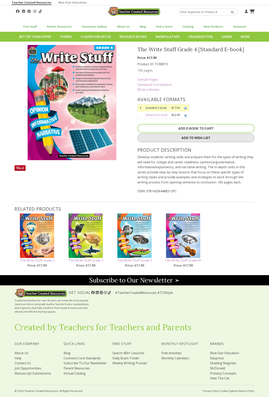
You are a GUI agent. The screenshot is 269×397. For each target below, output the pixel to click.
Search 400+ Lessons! (128, 353)
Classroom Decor (96, 37)
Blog (143, 26)
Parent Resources (59, 26)
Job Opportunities (28, 368)
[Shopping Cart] (251, 10)
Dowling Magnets (223, 363)
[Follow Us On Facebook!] (17, 10)
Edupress (217, 358)
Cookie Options (229, 391)
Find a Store (164, 26)
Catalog (188, 26)
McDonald (217, 368)
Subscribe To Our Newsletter (85, 363)
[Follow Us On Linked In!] (23, 10)
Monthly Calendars (175, 358)
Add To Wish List (195, 137)
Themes (66, 37)
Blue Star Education (72, 2)
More (245, 37)
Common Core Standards (82, 358)
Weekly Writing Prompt (129, 363)
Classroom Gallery (94, 26)
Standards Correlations (154, 84)
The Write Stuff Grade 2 (37, 260)
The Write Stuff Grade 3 (85, 260)
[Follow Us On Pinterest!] (29, 10)
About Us (123, 26)
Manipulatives (168, 37)
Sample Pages (147, 79)
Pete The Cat (219, 378)
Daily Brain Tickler (125, 358)
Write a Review (148, 89)
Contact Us (23, 363)
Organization (200, 37)
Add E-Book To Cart (196, 128)
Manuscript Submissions (33, 373)
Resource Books (133, 37)
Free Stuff (30, 26)
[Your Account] (246, 10)
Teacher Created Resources (31, 2)
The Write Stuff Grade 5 (134, 260)
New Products (213, 26)
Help (18, 358)
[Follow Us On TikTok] (40, 10)
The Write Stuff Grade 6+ (183, 260)
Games (227, 37)
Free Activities (171, 353)
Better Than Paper (35, 37)
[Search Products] (231, 12)
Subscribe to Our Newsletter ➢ (134, 280)
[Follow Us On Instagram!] (34, 10)
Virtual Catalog (75, 373)
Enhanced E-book (156, 115)
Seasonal (239, 26)
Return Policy (246, 391)
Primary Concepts (223, 373)
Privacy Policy (211, 391)
